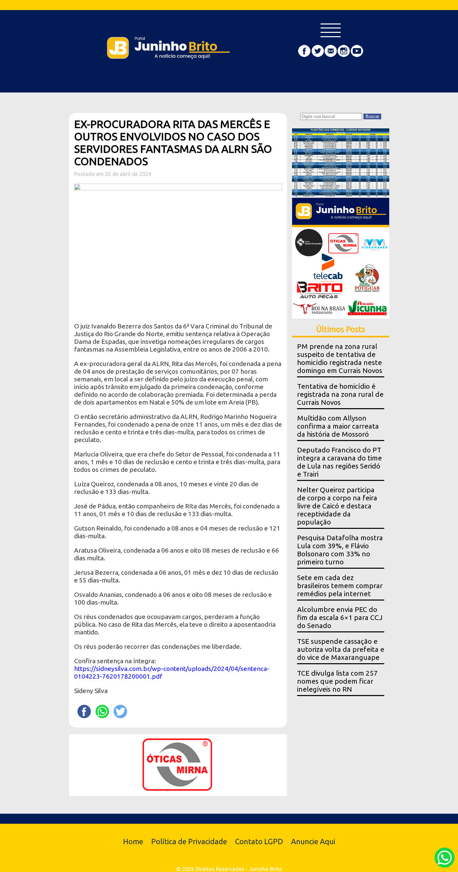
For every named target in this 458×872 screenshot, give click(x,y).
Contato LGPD (259, 841)
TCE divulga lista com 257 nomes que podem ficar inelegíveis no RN (337, 681)
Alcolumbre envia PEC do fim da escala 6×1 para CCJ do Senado (340, 617)
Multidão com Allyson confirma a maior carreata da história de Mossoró (338, 426)
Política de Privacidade (189, 841)
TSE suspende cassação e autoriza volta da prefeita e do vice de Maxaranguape (340, 649)
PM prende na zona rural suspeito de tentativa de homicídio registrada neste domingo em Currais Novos (339, 358)
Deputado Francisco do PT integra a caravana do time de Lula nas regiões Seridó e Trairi (339, 462)
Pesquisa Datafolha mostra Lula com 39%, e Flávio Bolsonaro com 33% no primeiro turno (340, 550)
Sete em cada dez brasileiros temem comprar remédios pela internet (340, 586)
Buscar (372, 116)
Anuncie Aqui (313, 841)
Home (133, 841)
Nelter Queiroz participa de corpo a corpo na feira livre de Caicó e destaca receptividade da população (337, 506)
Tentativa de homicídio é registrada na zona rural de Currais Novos (340, 394)
